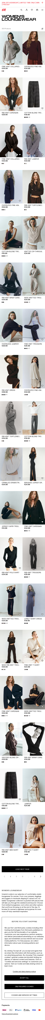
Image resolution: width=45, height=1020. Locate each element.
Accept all (24, 978)
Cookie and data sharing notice (24, 971)
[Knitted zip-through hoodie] (33, 233)
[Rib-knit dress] (11, 371)
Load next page (22, 869)
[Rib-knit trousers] (33, 554)
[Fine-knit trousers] (33, 325)
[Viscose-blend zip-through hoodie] (11, 739)
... (28, 876)
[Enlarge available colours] (3, 71)
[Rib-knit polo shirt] (11, 554)
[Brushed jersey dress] (33, 464)
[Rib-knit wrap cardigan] (11, 279)
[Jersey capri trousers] (11, 508)
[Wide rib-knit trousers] (11, 646)
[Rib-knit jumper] (33, 140)
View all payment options (10, 1014)
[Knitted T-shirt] (33, 831)
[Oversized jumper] (11, 325)
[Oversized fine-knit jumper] (33, 48)
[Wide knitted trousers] (33, 279)
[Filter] (42, 28)
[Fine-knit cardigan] (33, 508)
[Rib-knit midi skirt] (11, 831)
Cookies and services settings (24, 995)
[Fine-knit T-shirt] (33, 646)
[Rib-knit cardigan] (11, 94)
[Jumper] (33, 785)
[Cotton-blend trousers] (33, 94)
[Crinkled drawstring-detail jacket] (11, 464)
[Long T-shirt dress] (33, 600)
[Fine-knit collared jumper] (11, 48)
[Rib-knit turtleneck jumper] (33, 186)
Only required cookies (24, 986)
